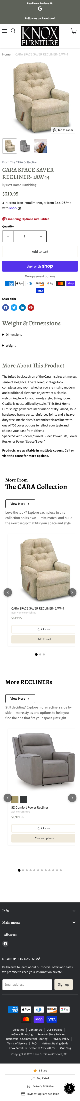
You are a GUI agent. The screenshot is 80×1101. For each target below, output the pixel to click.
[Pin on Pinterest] (31, 307)
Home (6, 54)
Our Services (54, 1030)
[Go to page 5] (34, 870)
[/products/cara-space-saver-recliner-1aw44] (44, 570)
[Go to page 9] (49, 870)
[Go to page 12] (61, 870)
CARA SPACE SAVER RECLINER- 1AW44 (37, 608)
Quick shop (44, 629)
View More (17, 503)
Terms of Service (17, 1044)
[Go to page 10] (53, 870)
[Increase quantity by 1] (41, 236)
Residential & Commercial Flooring (27, 1039)
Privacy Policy (60, 1039)
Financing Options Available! (27, 219)
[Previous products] (8, 592)
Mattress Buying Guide (55, 1044)
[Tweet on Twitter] (14, 307)
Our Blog (65, 1048)
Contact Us (35, 1030)
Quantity (8, 226)
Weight (11, 345)
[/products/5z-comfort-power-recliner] (44, 762)
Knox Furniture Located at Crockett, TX (32, 1048)
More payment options (40, 276)
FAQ (34, 1044)
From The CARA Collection (20, 162)
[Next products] (72, 592)
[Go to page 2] (40, 654)
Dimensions (14, 334)
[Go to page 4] (31, 870)
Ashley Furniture (20, 812)
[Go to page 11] (57, 870)
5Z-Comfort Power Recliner (29, 807)
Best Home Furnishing (21, 185)
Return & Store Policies (51, 1034)
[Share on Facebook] (5, 307)
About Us (18, 1030)
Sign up (63, 984)
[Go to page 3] (44, 654)
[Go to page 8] (46, 870)
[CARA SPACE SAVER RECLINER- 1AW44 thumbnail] (9, 146)
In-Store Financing (22, 1034)
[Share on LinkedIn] (22, 307)
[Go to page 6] (38, 870)
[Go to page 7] (42, 870)
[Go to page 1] (36, 654)
